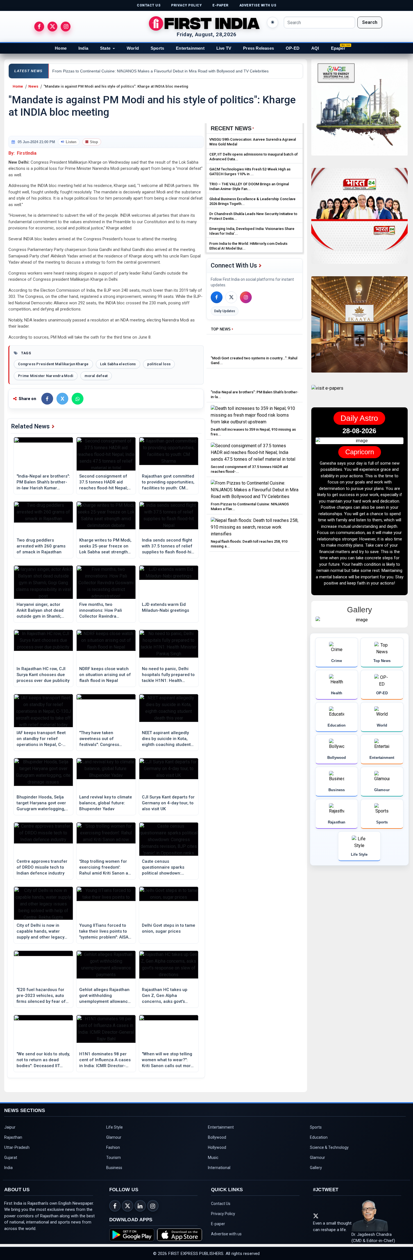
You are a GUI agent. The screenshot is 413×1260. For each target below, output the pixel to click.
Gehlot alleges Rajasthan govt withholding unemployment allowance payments (104, 996)
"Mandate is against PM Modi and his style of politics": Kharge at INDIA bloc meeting (116, 86)
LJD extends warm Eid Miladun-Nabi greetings (165, 607)
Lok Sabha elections (118, 364)
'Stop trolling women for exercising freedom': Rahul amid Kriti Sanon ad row (105, 867)
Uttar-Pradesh (17, 1147)
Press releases (258, 48)
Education (319, 1137)
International (219, 1167)
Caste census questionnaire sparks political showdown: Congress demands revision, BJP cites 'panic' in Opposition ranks (167, 867)
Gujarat (10, 1157)
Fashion (113, 1147)
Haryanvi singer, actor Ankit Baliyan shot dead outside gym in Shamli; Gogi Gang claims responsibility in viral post (42, 610)
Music (213, 1157)
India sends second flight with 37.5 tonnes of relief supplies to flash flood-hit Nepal (167, 546)
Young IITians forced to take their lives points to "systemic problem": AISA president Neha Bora (103, 931)
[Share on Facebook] (47, 399)
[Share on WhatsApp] (77, 399)
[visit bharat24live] (359, 219)
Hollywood (217, 1147)
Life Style (114, 1127)
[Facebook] (217, 297)
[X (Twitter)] (231, 297)
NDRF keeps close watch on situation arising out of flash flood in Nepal (105, 674)
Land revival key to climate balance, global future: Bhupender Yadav (105, 803)
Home (61, 48)
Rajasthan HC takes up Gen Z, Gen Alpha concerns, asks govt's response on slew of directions (164, 996)
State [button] (105, 48)
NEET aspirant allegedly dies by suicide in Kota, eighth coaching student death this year (166, 739)
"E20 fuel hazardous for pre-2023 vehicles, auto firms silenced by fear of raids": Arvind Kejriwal (41, 996)
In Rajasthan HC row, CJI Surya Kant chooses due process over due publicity (43, 674)
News (33, 86)
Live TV (223, 48)
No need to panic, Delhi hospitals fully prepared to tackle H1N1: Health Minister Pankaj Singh (168, 675)
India (83, 48)
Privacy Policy (223, 1213)
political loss (159, 364)
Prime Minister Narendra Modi (45, 376)
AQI (315, 48)
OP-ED (292, 48)
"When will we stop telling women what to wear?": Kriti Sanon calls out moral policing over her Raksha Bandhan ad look (168, 1060)
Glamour (113, 1137)
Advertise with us (226, 1234)
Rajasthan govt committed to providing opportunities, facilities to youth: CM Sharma (168, 482)
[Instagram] (246, 297)
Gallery (316, 1167)
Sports (157, 48)
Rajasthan (13, 1137)
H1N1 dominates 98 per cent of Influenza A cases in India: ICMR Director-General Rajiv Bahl (105, 1060)
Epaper (338, 48)
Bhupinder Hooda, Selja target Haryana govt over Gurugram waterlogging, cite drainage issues (41, 803)
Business (114, 1167)
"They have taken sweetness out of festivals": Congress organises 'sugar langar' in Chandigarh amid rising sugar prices (105, 739)
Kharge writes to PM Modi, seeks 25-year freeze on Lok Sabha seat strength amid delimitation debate (105, 546)
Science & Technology (329, 1147)
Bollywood (217, 1137)
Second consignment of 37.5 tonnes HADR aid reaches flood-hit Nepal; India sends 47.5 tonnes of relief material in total (106, 482)
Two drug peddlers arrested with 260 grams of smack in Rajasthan (41, 546)
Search (369, 22)
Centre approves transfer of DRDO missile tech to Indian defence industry (42, 867)
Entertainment (190, 48)
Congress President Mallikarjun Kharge (53, 364)
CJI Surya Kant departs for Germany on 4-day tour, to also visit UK (168, 803)
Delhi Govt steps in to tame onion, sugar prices (168, 928)
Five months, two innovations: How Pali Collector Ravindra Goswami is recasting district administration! (101, 610)
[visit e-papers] (327, 393)
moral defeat (96, 376)
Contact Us (220, 1203)
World (133, 48)
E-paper (218, 1224)
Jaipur (9, 1127)
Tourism (113, 1157)
